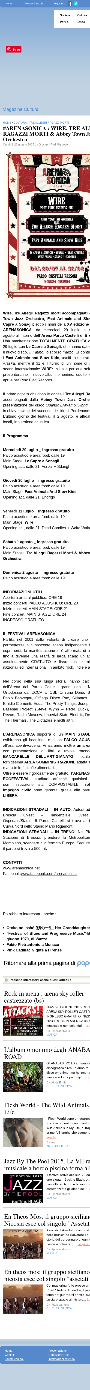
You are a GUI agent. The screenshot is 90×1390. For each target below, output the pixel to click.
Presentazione (57, 1350)
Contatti (10, 1355)
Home (9, 3)
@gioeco (62, 144)
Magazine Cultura (21, 109)
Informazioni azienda (61, 1359)
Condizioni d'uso (58, 1355)
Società (65, 15)
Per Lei (64, 22)
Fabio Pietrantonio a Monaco (32, 944)
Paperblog (25, 18)
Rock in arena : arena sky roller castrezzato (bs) (44, 996)
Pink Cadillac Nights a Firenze (34, 950)
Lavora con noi (14, 1359)
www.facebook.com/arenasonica (49, 874)
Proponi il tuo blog (34, 3)
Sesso (81, 22)
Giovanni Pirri (47, 144)
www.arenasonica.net (21, 868)
